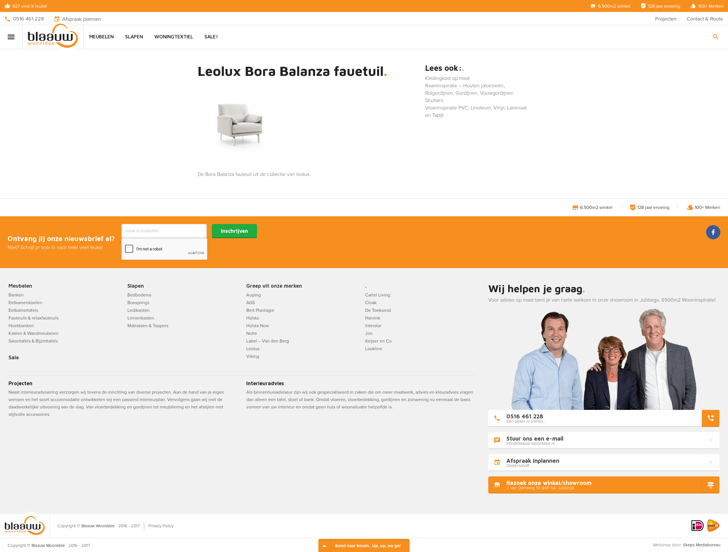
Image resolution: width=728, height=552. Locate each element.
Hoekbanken (21, 326)
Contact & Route (705, 19)
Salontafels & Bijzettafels (33, 341)
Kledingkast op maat (447, 78)
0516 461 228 (28, 19)
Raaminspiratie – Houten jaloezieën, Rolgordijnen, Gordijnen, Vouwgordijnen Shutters (469, 92)
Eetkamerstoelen (25, 303)
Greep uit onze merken (274, 286)
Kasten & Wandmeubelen (34, 333)
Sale (14, 357)
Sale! (211, 37)
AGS (250, 303)
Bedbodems (139, 295)
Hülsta (252, 318)
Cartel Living (377, 295)
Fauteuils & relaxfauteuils (34, 318)
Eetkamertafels (23, 310)
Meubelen (101, 37)
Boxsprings (138, 303)
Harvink (372, 318)
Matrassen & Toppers (147, 326)
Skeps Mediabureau (701, 544)
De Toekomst (378, 310)
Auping (253, 295)
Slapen (134, 37)
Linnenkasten (140, 318)
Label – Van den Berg (267, 341)
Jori (369, 333)
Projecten (666, 19)
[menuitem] (101, 37)
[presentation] (164, 249)
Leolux (253, 349)
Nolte (251, 333)
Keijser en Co (378, 341)
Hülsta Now (257, 326)
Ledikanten (138, 310)
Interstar (373, 326)
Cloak (371, 303)
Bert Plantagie (260, 310)
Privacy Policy (160, 525)
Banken (16, 295)
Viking (252, 356)
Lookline (373, 349)
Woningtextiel (173, 37)
